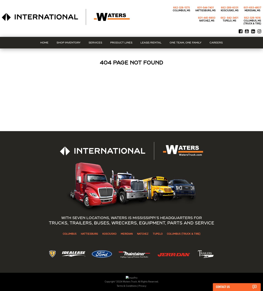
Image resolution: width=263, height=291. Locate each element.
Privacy (142, 286)
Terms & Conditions (127, 286)
